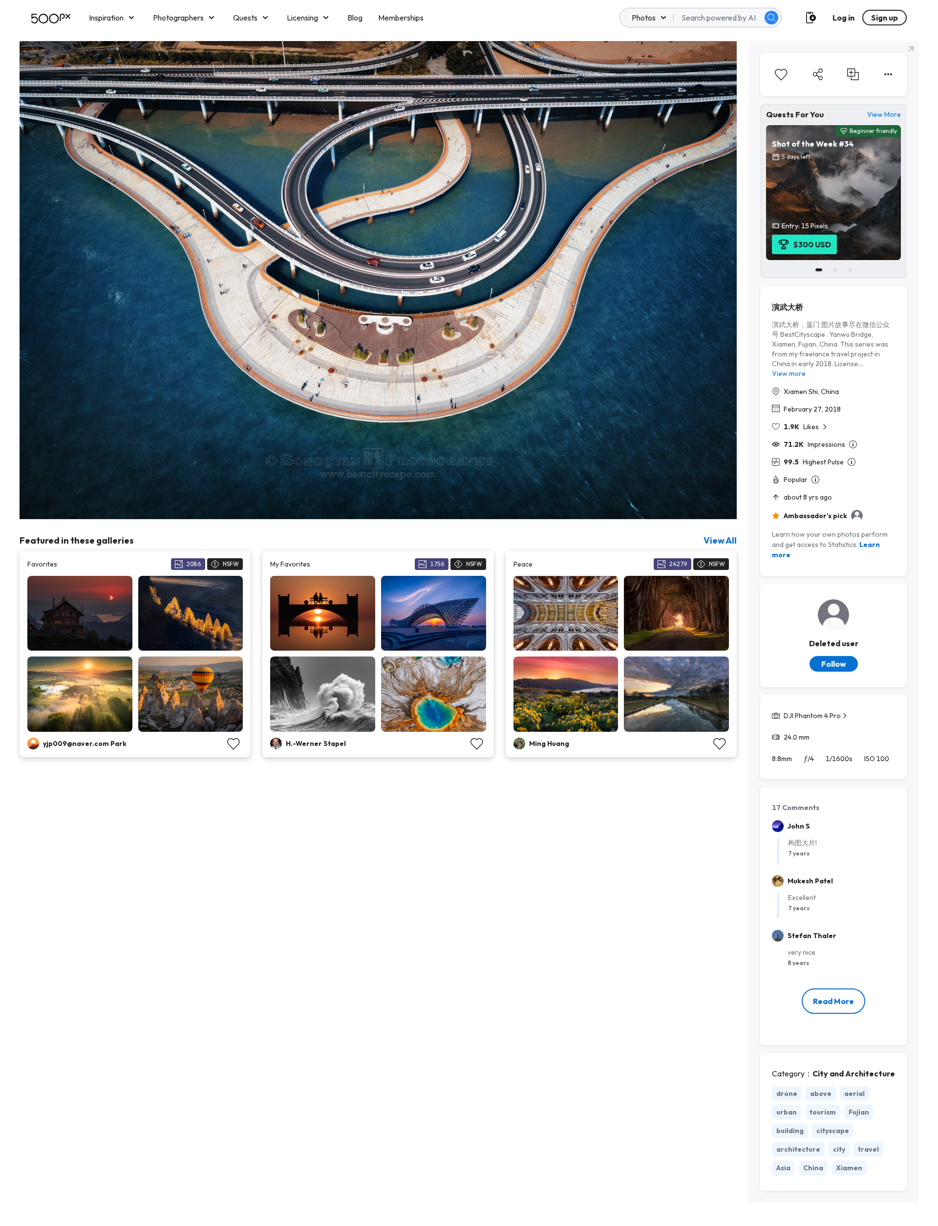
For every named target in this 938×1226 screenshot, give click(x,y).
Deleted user (833, 643)
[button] (771, 17)
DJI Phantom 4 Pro (812, 715)
